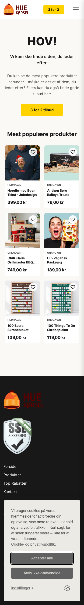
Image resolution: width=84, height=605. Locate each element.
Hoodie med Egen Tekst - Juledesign (22, 192)
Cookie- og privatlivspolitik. (33, 544)
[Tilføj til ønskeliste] (33, 152)
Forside (10, 466)
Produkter (12, 474)
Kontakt (10, 491)
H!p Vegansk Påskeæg (57, 260)
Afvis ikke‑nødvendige (42, 573)
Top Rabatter (15, 483)
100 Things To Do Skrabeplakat (61, 328)
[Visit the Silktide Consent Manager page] (67, 588)
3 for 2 (53, 9)
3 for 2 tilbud (42, 110)
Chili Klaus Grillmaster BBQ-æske (21, 262)
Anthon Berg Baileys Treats (58, 192)
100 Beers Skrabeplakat (17, 328)
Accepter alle (42, 558)
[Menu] (75, 9)
